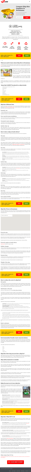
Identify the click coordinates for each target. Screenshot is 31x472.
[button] (29, 1)
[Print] (2, 60)
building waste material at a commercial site (18, 144)
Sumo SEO (14, 468)
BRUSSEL (7, 456)
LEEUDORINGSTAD (27, 456)
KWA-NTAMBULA (3, 457)
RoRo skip (27, 423)
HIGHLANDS (20, 456)
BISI (13, 456)
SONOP (15, 456)
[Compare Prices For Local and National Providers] (4, 1)
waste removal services (10, 438)
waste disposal (18, 168)
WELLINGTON (11, 456)
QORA (17, 456)
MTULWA (23, 456)
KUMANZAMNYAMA (3, 456)
